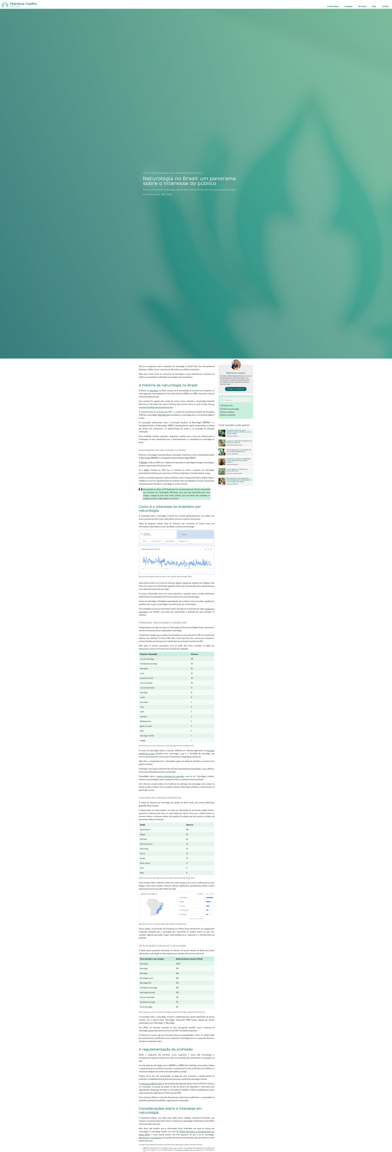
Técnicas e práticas (227, 412)
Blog (374, 6)
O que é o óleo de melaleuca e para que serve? (239, 441)
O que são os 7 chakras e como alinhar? (237, 470)
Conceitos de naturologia (151, 173)
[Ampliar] (212, 532)
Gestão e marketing (227, 414)
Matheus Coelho (235, 373)
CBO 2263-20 (163, 414)
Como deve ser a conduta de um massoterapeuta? (238, 450)
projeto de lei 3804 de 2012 (151, 1083)
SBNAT (146, 470)
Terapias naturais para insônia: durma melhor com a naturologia (239, 431)
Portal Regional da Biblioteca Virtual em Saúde (187, 1150)
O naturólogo (332, 6)
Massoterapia (144, 1137)
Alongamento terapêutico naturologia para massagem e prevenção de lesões (239, 479)
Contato (385, 6)
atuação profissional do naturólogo (170, 776)
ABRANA (143, 462)
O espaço (348, 6)
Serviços (362, 6)
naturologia (154, 390)
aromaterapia (156, 1137)
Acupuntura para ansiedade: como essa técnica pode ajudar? (238, 460)
